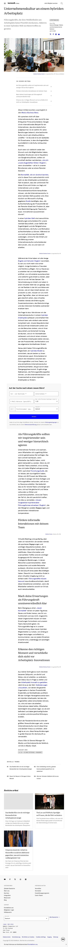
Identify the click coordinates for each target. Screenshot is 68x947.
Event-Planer (39, 895)
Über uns (6, 891)
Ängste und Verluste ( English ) (29, 261)
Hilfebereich (8, 912)
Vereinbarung (16, 937)
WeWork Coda (48, 534)
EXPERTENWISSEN (54, 20)
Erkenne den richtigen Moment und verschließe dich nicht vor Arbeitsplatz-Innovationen (32, 101)
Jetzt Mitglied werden (50, 3)
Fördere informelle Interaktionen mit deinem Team (31, 91)
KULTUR (20, 752)
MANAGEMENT (39, 752)
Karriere (6, 893)
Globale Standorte (9, 888)
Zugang (49, 937)
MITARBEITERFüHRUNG (29, 752)
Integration (7, 895)
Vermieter (38, 891)
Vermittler (38, 888)
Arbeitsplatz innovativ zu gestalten (34, 682)
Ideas (17, 3)
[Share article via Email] (59, 34)
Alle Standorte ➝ (54, 917)
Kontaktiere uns (8, 907)
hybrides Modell (36, 351)
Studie (28, 201)
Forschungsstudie (37, 471)
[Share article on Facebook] (53, 34)
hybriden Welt (29, 218)
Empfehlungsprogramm (42, 893)
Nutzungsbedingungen (51, 422)
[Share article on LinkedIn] (56, 34)
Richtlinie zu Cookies (28, 937)
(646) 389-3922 (8, 924)
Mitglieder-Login (9, 910)
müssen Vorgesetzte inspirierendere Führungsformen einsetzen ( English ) (32, 502)
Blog (5, 900)
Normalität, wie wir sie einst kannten (34, 175)
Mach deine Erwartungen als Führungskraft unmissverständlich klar (29, 95)
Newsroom (7, 898)
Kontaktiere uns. (33, 944)
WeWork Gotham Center (39, 74)
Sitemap (55, 937)
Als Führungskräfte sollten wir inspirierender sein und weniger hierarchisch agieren (32, 86)
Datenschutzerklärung (30, 424)
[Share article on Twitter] (51, 34)
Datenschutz (6, 937)
